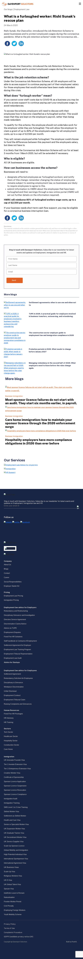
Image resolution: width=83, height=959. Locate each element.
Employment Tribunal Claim (14, 700)
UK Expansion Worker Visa (14, 829)
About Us (7, 564)
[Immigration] (10, 469)
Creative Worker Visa (12, 773)
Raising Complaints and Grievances (18, 704)
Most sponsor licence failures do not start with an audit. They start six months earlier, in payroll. (41, 401)
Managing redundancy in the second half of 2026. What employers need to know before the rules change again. (52, 365)
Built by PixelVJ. (71, 942)
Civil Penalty (9, 906)
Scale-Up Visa (9, 871)
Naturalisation (9, 897)
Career (6, 577)
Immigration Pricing (11, 600)
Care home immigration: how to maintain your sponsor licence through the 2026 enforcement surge (40, 423)
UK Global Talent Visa (12, 884)
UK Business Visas (11, 867)
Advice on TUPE (10, 628)
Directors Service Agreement (15, 619)
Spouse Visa (9, 889)
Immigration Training (12, 803)
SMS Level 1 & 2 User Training (16, 807)
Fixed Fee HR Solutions (13, 637)
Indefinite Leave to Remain (14, 893)
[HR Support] (9, 472)
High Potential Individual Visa (15, 854)
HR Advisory (9, 718)
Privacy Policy (10, 924)
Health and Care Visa (12, 820)
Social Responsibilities (13, 582)
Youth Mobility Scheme (13, 914)
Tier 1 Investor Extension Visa (15, 764)
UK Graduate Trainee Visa (14, 833)
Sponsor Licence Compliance (15, 794)
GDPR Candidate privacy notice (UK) (18, 937)
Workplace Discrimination (14, 687)
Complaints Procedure (13, 932)
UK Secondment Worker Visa (15, 837)
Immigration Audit (10, 799)
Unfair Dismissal (10, 691)
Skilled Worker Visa (11, 811)
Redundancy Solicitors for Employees (18, 678)
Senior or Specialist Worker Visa (16, 824)
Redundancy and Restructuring (16, 611)
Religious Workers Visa (13, 876)
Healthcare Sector (11, 736)
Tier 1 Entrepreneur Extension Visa (17, 769)
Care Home (8, 749)
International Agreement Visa (15, 863)
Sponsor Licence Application (15, 781)
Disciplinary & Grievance (13, 682)
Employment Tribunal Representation (18, 654)
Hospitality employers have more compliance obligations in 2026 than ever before (38, 441)
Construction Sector (11, 745)
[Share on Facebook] (7, 43)
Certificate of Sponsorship (14, 777)
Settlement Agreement (12, 674)
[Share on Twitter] (14, 43)
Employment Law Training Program (17, 649)
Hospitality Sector (10, 741)
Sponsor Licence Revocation (15, 790)
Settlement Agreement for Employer (17, 645)
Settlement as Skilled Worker (15, 816)
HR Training (8, 722)
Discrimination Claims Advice (15, 624)
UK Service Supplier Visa (13, 841)
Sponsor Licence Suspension (15, 786)
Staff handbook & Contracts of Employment (20, 641)
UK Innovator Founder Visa (14, 760)
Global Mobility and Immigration (16, 850)
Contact (7, 573)
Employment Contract (12, 695)
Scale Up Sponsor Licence (14, 846)
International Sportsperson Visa (16, 859)
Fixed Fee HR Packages (13, 714)
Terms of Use (9, 928)
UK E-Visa (8, 880)
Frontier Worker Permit (12, 901)
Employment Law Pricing (13, 596)
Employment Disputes (12, 632)
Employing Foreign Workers (14, 910)
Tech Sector (8, 732)
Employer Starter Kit (11, 586)
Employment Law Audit (13, 658)
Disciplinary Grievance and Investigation (19, 615)
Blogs (6, 569)
